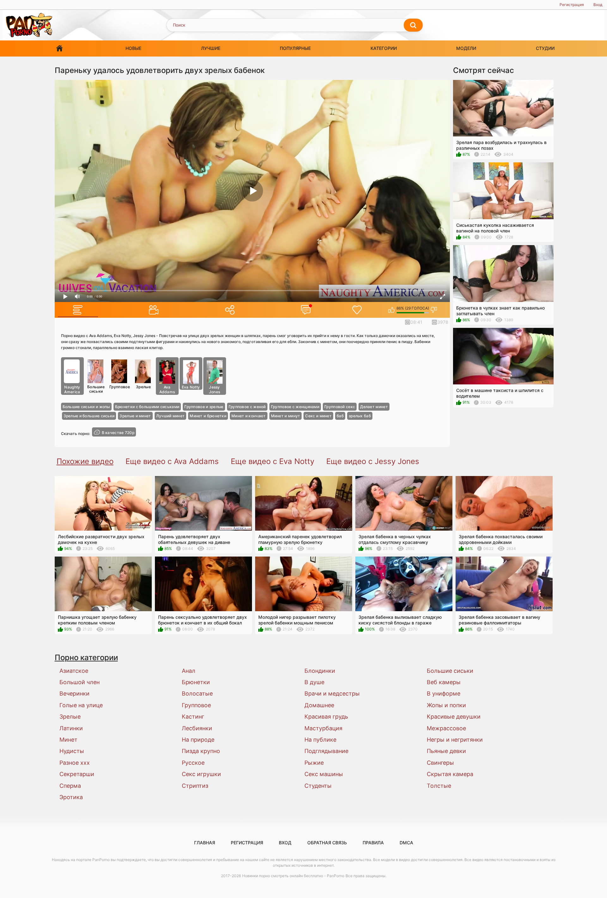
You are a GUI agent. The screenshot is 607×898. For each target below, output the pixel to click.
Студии (545, 48)
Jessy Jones (214, 390)
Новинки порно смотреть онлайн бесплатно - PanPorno (293, 875)
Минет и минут (285, 415)
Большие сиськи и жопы (86, 406)
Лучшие (210, 48)
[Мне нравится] (391, 310)
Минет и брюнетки (208, 415)
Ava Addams (167, 390)
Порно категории (86, 657)
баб (340, 415)
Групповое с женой (247, 406)
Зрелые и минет (135, 415)
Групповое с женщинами (295, 406)
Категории (384, 48)
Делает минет (374, 406)
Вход (597, 4)
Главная (59, 48)
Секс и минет (318, 415)
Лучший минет (170, 415)
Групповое (119, 386)
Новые (133, 48)
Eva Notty (191, 387)
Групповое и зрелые (203, 406)
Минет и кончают (248, 415)
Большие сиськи (96, 389)
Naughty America (72, 390)
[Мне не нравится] (434, 310)
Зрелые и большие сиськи (89, 415)
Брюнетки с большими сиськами (147, 406)
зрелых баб (360, 415)
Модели (466, 48)
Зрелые (143, 386)
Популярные (295, 48)
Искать (413, 25)
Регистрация (572, 4)
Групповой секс (339, 406)
